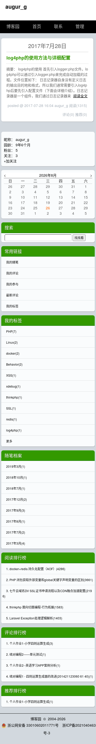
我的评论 (12, 273)
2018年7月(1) (15, 488)
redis (11, 419)
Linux (12, 342)
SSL (11, 408)
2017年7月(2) (15, 532)
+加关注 (10, 160)
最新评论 (12, 295)
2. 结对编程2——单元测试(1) (26, 654)
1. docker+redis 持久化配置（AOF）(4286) (35, 569)
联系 (58, 26)
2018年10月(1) (16, 477)
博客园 (12, 26)
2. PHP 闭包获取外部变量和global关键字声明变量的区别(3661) (49, 580)
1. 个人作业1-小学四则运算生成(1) (29, 701)
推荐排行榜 (15, 691)
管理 (80, 26)
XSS (11, 375)
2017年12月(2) (16, 499)
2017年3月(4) (15, 543)
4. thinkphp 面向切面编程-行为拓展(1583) (34, 607)
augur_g (16, 6)
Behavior (14, 364)
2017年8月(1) (15, 521)
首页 (37, 26)
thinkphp (14, 397)
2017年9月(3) (15, 510)
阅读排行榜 (15, 558)
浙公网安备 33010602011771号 (33, 725)
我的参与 (12, 284)
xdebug (13, 386)
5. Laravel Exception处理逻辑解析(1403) (34, 618)
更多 (9, 441)
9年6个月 (23, 144)
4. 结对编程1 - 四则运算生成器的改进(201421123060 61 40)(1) (49, 676)
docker (12, 353)
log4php (14, 430)
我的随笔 (12, 262)
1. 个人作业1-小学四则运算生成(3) (29, 643)
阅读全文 (80, 95)
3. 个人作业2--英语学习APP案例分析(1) (33, 665)
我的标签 (12, 306)
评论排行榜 (15, 632)
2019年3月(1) (15, 466)
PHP (11, 331)
